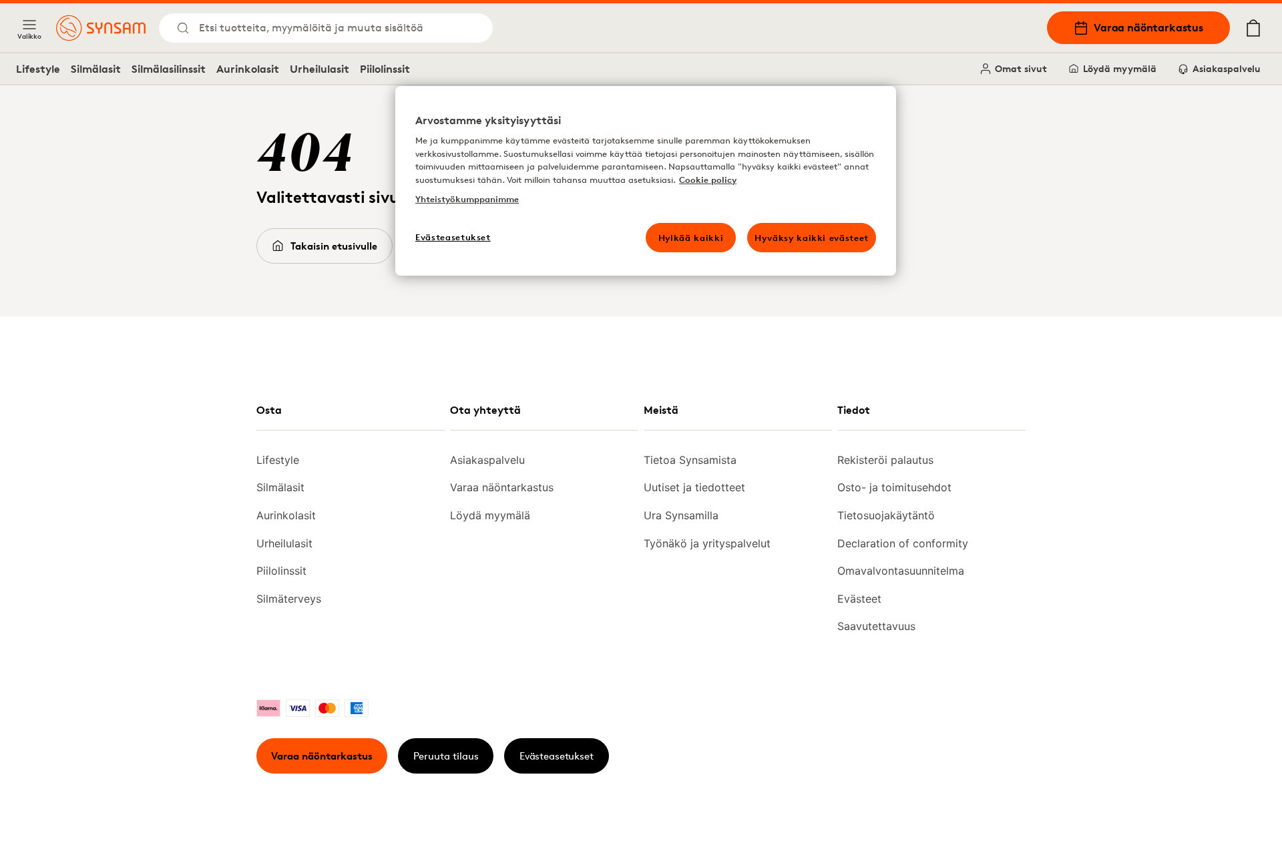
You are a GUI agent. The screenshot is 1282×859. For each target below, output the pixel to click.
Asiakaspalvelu (1227, 68)
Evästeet (859, 598)
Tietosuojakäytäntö (886, 515)
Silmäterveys (288, 598)
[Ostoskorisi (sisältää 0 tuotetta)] (1253, 28)
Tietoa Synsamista (690, 460)
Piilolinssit (385, 68)
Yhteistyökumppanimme (467, 199)
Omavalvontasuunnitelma (900, 570)
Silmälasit (96, 68)
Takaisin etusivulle (333, 246)
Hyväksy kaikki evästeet (812, 237)
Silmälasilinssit (169, 68)
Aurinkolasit (247, 68)
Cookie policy (707, 179)
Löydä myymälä (1119, 68)
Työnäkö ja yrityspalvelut (707, 543)
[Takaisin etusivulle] (101, 28)
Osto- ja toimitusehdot (894, 487)
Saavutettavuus (876, 626)
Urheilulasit (319, 68)
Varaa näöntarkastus (1148, 27)
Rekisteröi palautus (885, 460)
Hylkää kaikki (690, 237)
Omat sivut (1021, 68)
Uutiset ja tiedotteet (694, 487)
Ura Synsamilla (681, 515)
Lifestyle (38, 68)
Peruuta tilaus (446, 756)
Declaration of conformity (902, 543)
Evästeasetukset (556, 756)
